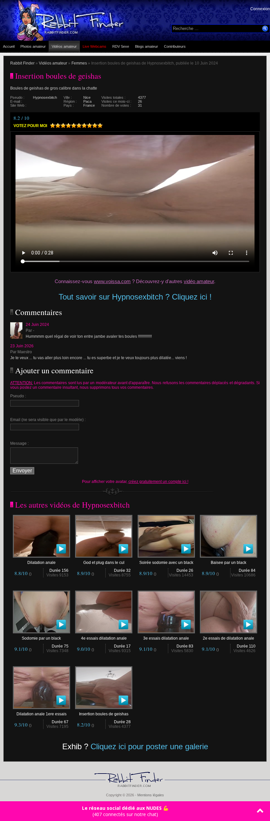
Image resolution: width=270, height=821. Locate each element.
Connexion (260, 9)
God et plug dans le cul (103, 562)
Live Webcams (94, 46)
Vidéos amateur (64, 46)
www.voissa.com (112, 281)
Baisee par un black (228, 562)
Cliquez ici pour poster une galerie (149, 746)
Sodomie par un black (41, 638)
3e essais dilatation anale (166, 638)
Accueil (8, 46)
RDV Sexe (120, 46)
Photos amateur (33, 46)
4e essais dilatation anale (104, 638)
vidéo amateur (199, 281)
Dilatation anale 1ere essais (41, 714)
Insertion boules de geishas (103, 714)
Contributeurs (175, 46)
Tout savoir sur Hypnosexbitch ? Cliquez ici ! (135, 296)
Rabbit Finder (22, 63)
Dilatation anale (41, 562)
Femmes (79, 63)
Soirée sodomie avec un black (166, 562)
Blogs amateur (146, 46)
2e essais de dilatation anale (228, 638)
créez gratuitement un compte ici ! (158, 481)
